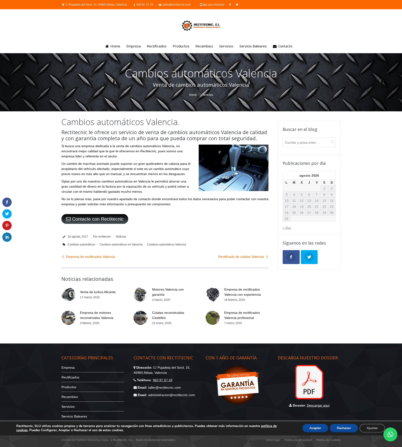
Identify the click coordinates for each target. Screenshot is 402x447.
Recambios (69, 397)
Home (193, 94)
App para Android (213, 4)
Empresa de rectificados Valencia (90, 256)
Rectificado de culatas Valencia (241, 256)
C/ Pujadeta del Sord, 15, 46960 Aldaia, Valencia (96, 4)
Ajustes (372, 428)
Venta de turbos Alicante (98, 292)
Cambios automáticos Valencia (166, 244)
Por (102, 236)
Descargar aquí (318, 405)
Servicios (68, 406)
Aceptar (315, 428)
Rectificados (70, 377)
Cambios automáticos (81, 244)
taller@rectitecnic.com (177, 4)
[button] (390, 434)
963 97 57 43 (145, 4)
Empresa (68, 367)
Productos (68, 387)
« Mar (287, 228)
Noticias (208, 94)
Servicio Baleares (74, 416)
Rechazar (344, 428)
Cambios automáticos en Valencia (121, 244)
